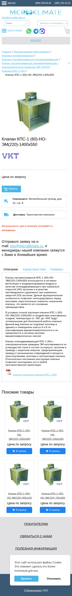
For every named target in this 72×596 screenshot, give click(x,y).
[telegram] (36, 31)
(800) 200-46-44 (43, 3)
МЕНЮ (12, 3)
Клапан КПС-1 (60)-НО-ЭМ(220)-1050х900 (19, 434)
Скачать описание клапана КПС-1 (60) (35, 374)
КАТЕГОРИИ (15, 30)
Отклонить (54, 578)
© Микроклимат (33, 590)
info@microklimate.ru (13, 17)
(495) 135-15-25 (62, 3)
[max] (42, 31)
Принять (26, 578)
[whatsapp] (29, 31)
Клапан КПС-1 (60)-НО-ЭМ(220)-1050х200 (53, 434)
